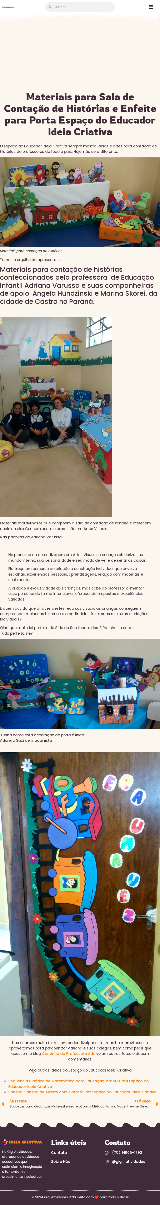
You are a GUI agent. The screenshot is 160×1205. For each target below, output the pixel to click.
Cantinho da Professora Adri (69, 1053)
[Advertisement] (80, 57)
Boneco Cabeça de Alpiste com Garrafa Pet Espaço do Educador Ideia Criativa (82, 1092)
